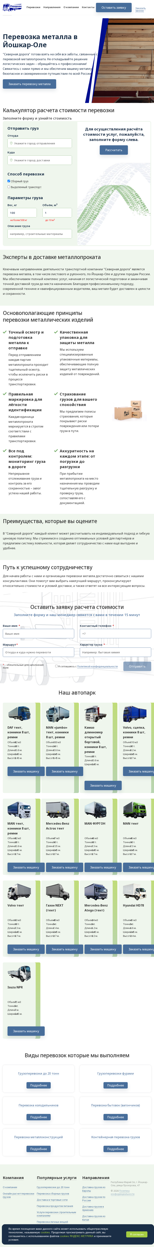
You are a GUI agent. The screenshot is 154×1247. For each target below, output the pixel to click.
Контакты (88, 7)
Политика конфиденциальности (122, 1192)
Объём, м (49, 205)
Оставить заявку (114, 7)
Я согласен (137, 1234)
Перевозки (33, 7)
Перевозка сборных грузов (53, 1193)
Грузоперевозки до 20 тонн (53, 1187)
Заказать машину (26, 771)
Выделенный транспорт (26, 187)
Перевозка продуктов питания (55, 1206)
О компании (71, 7)
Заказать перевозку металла (29, 84)
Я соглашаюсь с (88, 666)
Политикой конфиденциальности (97, 666)
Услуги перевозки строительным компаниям (56, 1213)
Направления (51, 7)
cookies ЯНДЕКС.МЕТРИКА (76, 1236)
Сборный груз (19, 181)
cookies (45, 1232)
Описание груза (19, 226)
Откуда (13, 135)
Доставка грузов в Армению (93, 1208)
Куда (11, 152)
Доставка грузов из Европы (93, 1188)
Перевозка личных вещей (52, 1221)
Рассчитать (113, 150)
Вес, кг (12, 205)
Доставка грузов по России (93, 1198)
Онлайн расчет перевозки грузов (18, 1195)
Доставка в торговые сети (52, 1199)
